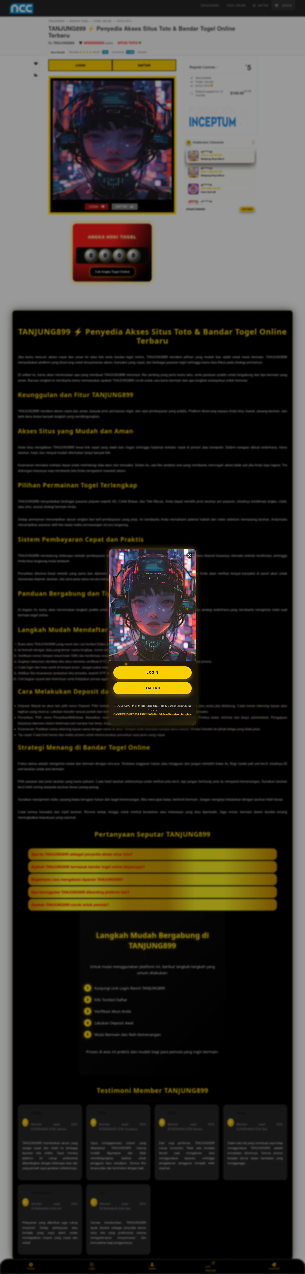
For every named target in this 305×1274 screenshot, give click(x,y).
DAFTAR (152, 688)
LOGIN (152, 672)
